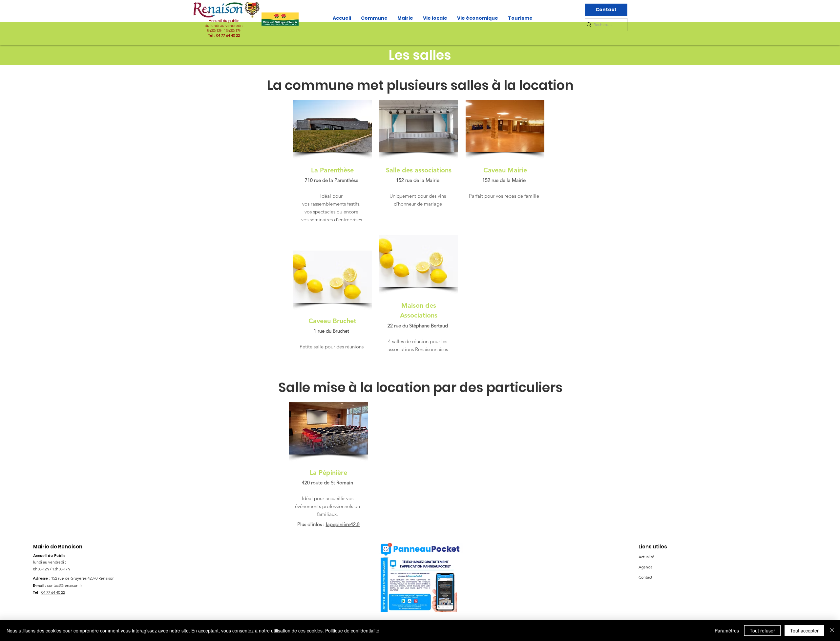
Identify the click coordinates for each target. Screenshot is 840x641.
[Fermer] (832, 630)
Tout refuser (762, 630)
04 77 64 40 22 (53, 592)
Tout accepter (804, 630)
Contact (645, 577)
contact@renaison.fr (64, 585)
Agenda (645, 566)
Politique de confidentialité (352, 630)
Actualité (646, 556)
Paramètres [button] (727, 630)
